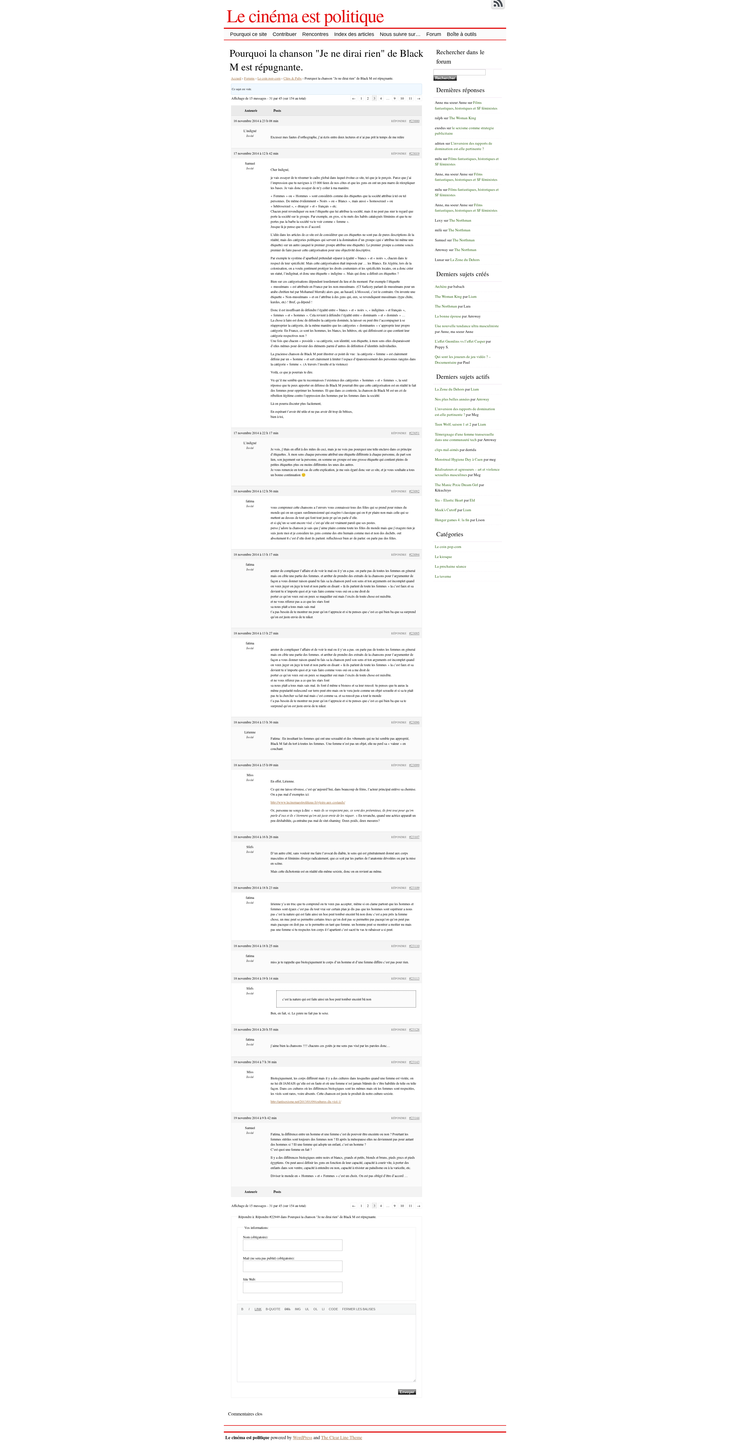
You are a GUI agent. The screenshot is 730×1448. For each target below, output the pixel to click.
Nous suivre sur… (400, 34)
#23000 (414, 120)
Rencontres (315, 34)
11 (410, 98)
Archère (441, 286)
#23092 (414, 491)
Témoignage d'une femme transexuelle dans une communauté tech (464, 437)
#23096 (414, 722)
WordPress (302, 1437)
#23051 (414, 432)
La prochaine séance (450, 566)
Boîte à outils (461, 34)
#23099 (414, 765)
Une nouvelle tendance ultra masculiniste (467, 325)
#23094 (414, 554)
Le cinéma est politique (305, 15)
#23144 (414, 1117)
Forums (249, 78)
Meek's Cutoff (446, 509)
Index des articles (354, 34)
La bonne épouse (448, 316)
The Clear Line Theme (341, 1437)
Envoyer (407, 1392)
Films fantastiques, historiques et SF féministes (466, 105)
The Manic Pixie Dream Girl (456, 484)
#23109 (414, 887)
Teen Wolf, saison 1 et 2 (453, 424)
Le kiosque (443, 556)
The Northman (460, 220)
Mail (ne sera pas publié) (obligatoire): (269, 1258)
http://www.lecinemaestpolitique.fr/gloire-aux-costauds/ (308, 802)
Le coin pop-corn (269, 78)
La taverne (443, 576)
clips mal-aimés (447, 449)
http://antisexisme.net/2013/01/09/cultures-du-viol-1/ (306, 1101)
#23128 (414, 1029)
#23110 (414, 945)
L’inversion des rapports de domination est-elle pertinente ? (463, 146)
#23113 (414, 978)
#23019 (414, 153)
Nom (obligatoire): (255, 1237)
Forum (433, 34)
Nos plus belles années (452, 399)
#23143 (414, 1061)
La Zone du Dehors (465, 259)
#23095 (414, 633)
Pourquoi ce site (248, 34)
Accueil (236, 78)
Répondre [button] (398, 121)
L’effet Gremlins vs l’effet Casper (460, 341)
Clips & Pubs (292, 78)
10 (402, 98)
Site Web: (249, 1279)
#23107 (414, 836)
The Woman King (462, 117)
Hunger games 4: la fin (452, 519)
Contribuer (285, 34)
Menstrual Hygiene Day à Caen (459, 459)
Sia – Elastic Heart (449, 500)
